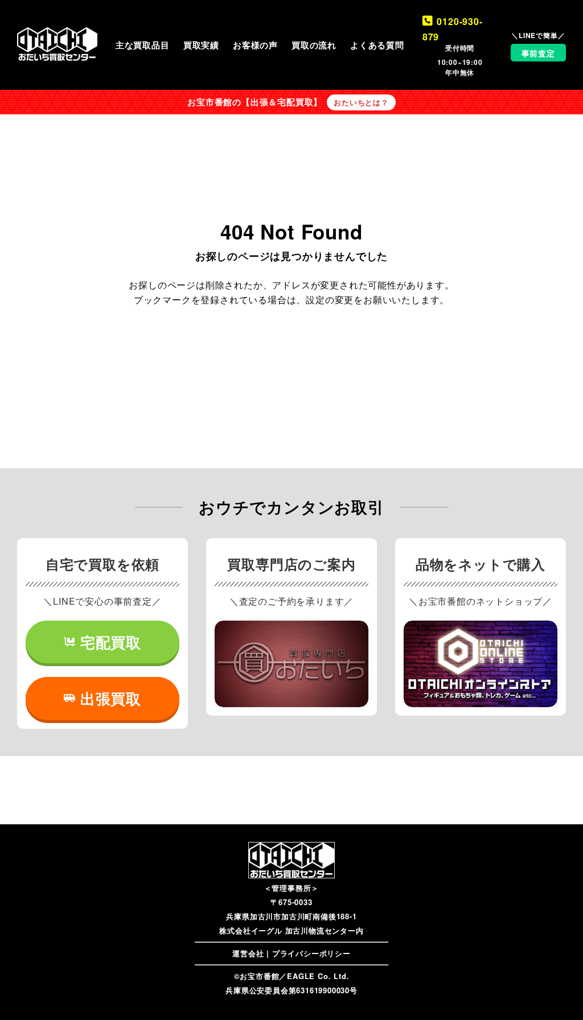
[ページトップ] (557, 994)
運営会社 (248, 953)
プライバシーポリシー (311, 953)
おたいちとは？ (361, 102)
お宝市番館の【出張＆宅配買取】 (254, 102)
